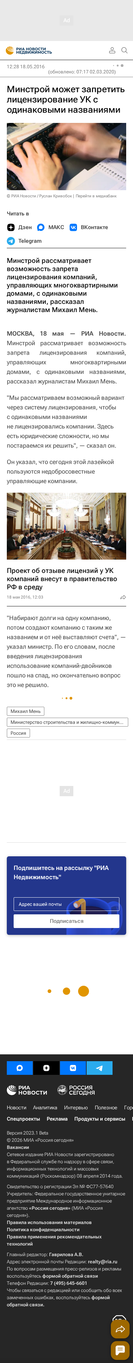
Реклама (57, 1119)
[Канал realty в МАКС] (20, 1068)
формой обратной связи (70, 1276)
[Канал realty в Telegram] (100, 1068)
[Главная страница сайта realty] (41, 50)
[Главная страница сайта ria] (7, 50)
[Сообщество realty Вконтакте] (73, 1068)
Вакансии (18, 1147)
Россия (18, 733)
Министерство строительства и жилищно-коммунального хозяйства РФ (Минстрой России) (69, 722)
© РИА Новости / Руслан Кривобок (39, 196)
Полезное (106, 1108)
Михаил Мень (26, 711)
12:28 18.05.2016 (26, 66)
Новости (16, 1108)
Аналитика (45, 1108)
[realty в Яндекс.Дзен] (46, 1068)
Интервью (76, 1108)
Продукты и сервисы (99, 1119)
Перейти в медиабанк (96, 196)
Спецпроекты (23, 1119)
